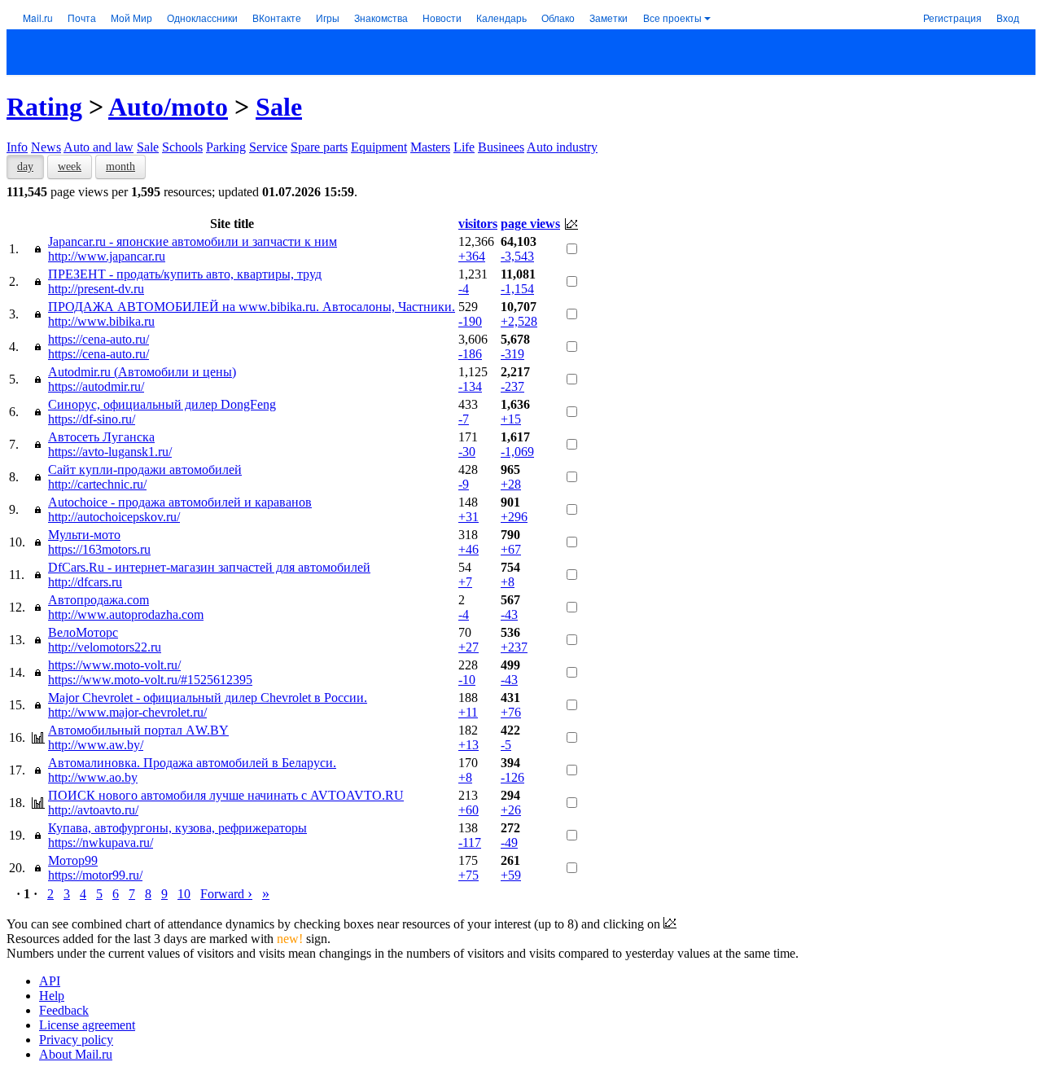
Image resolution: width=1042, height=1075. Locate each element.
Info (17, 147)
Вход (1007, 17)
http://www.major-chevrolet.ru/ (127, 712)
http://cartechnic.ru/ (97, 484)
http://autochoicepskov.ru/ (114, 517)
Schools (182, 147)
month (120, 166)
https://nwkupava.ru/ (100, 842)
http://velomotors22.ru (104, 647)
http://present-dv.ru (96, 289)
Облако (558, 17)
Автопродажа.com (98, 600)
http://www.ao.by (93, 777)
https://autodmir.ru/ (96, 386)
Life (464, 147)
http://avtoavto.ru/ (93, 810)
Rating (44, 106)
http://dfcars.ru (85, 582)
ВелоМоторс (83, 632)
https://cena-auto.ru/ (98, 339)
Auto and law (98, 147)
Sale (279, 106)
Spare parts (319, 147)
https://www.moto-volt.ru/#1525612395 (150, 680)
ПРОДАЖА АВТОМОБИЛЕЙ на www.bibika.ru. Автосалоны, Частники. (251, 307)
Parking (226, 147)
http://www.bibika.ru (101, 321)
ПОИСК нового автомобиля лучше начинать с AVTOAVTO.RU (226, 795)
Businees (501, 147)
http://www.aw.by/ (95, 745)
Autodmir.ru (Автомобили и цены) (142, 372)
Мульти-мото (84, 535)
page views (530, 223)
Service (268, 147)
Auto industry (562, 147)
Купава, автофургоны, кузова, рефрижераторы (177, 828)
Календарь (501, 17)
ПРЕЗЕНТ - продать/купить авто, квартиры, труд (185, 274)
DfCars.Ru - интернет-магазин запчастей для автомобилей (209, 567)
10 (183, 894)
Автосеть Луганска (101, 437)
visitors (477, 223)
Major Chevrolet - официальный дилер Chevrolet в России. (207, 697)
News (46, 147)
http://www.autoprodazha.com (126, 614)
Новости (442, 17)
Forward (226, 894)
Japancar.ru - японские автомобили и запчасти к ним (192, 241)
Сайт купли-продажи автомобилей (145, 469)
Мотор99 (73, 860)
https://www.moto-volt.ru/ (114, 665)
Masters (430, 147)
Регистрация (952, 17)
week (69, 166)
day (25, 166)
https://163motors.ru (99, 549)
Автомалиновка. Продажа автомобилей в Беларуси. (192, 763)
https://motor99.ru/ (95, 875)
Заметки (608, 17)
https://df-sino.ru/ (91, 419)
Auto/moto (168, 106)
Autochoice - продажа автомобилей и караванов (180, 502)
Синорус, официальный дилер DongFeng (162, 404)
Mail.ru (38, 17)
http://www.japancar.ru (106, 256)
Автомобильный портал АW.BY (138, 730)
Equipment (379, 147)
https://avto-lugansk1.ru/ (110, 452)
